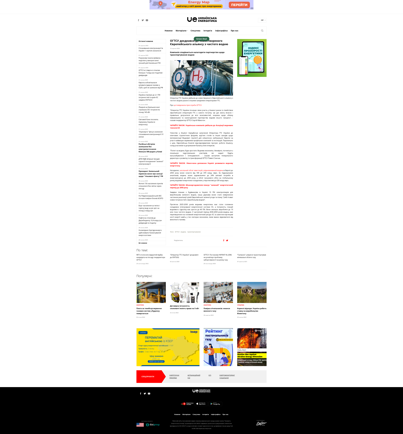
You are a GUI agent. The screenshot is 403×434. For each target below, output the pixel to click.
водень (183, 232)
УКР (262, 20)
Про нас (234, 30)
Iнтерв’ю (207, 30)
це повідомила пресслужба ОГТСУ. (188, 105)
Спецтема (195, 30)
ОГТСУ (177, 232)
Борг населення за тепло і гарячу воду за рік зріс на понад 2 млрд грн (149, 208)
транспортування (194, 232)
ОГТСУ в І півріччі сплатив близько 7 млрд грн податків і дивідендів (151, 72)
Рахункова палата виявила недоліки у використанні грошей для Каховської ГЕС (150, 60)
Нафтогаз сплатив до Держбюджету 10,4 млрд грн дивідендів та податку (150, 220)
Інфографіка (221, 30)
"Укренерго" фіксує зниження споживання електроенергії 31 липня (151, 134)
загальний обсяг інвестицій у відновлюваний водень (201, 170)
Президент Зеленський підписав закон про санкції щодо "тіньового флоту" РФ (151, 173)
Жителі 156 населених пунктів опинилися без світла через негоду (151, 186)
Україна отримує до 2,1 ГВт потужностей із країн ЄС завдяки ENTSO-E (149, 97)
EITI (210, 375)
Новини (169, 30)
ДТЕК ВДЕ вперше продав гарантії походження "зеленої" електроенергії (151, 161)
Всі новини (143, 243)
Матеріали (181, 30)
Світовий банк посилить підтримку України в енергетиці (148, 122)
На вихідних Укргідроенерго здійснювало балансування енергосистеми (150, 232)
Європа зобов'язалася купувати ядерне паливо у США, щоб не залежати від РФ (151, 85)
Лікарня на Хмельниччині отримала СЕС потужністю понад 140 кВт (149, 109)
